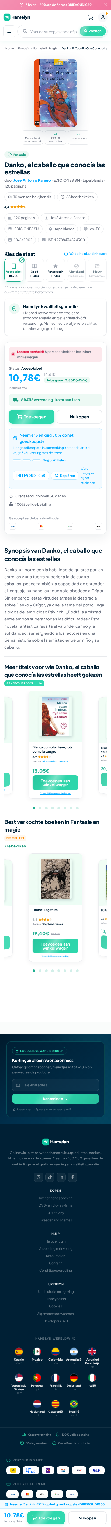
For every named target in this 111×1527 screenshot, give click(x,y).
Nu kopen (79, 416)
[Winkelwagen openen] (90, 17)
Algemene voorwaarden (55, 1314)
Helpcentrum (56, 1241)
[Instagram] (38, 1177)
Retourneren (55, 1256)
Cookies (55, 1306)
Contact (55, 1263)
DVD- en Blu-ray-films (55, 1205)
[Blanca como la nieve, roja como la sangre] (55, 716)
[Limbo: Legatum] (55, 879)
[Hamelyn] (16, 17)
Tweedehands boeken (55, 1198)
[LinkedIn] (61, 1177)
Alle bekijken (15, 846)
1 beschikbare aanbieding (55, 956)
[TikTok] (49, 1177)
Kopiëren (67, 475)
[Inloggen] (103, 17)
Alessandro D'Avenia (55, 761)
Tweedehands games (55, 1220)
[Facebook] (72, 1177)
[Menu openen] (9, 31)
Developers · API (55, 1321)
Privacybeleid (55, 1299)
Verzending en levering (55, 1249)
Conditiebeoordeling (55, 1270)
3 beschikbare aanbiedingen (55, 793)
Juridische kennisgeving (55, 1292)
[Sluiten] (105, 5)
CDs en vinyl (56, 1213)
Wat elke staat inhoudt (88, 253)
